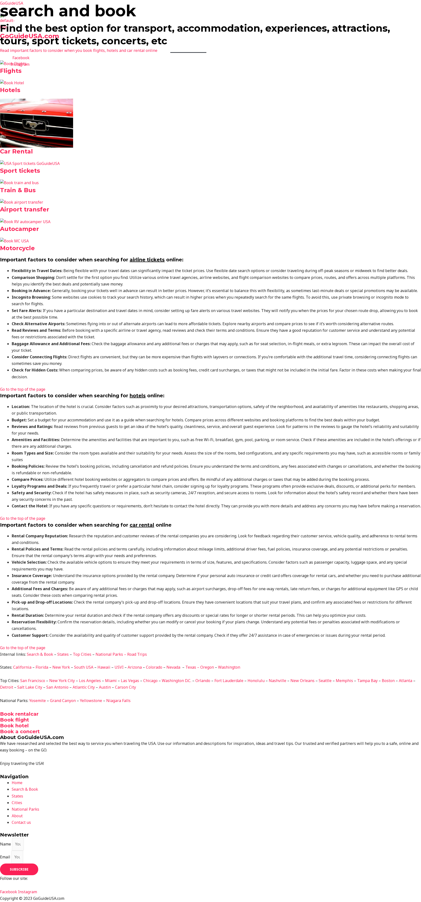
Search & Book (188, 47)
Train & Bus (18, 190)
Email (5, 857)
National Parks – (111, 654)
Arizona (135, 667)
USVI (119, 667)
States (217, 47)
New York (61, 667)
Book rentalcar (19, 714)
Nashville (277, 680)
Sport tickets (20, 170)
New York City (62, 680)
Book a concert (20, 731)
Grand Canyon (63, 700)
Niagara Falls (118, 700)
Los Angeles (90, 680)
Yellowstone (91, 700)
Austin (105, 687)
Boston (388, 680)
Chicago (150, 680)
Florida (42, 667)
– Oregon (205, 667)
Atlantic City (84, 687)
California (22, 667)
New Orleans (302, 680)
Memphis (344, 680)
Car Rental (16, 151)
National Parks (274, 47)
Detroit (6, 687)
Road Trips (137, 654)
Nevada (173, 667)
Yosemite (37, 700)
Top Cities (241, 47)
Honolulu (256, 680)
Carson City (125, 687)
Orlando (202, 680)
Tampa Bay (367, 680)
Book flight (14, 720)
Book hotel (14, 726)
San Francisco (32, 680)
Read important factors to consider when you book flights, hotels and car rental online (78, 50)
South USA (83, 667)
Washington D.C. (176, 680)
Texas (190, 667)
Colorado (154, 667)
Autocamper (19, 228)
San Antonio (57, 687)
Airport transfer (24, 209)
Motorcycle (17, 248)
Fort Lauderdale (228, 680)
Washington (229, 667)
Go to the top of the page (22, 389)
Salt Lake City (29, 687)
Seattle (325, 680)
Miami (111, 680)
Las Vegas (130, 680)
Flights (10, 70)
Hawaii (103, 667)
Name (6, 844)
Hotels (10, 90)
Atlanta (405, 680)
